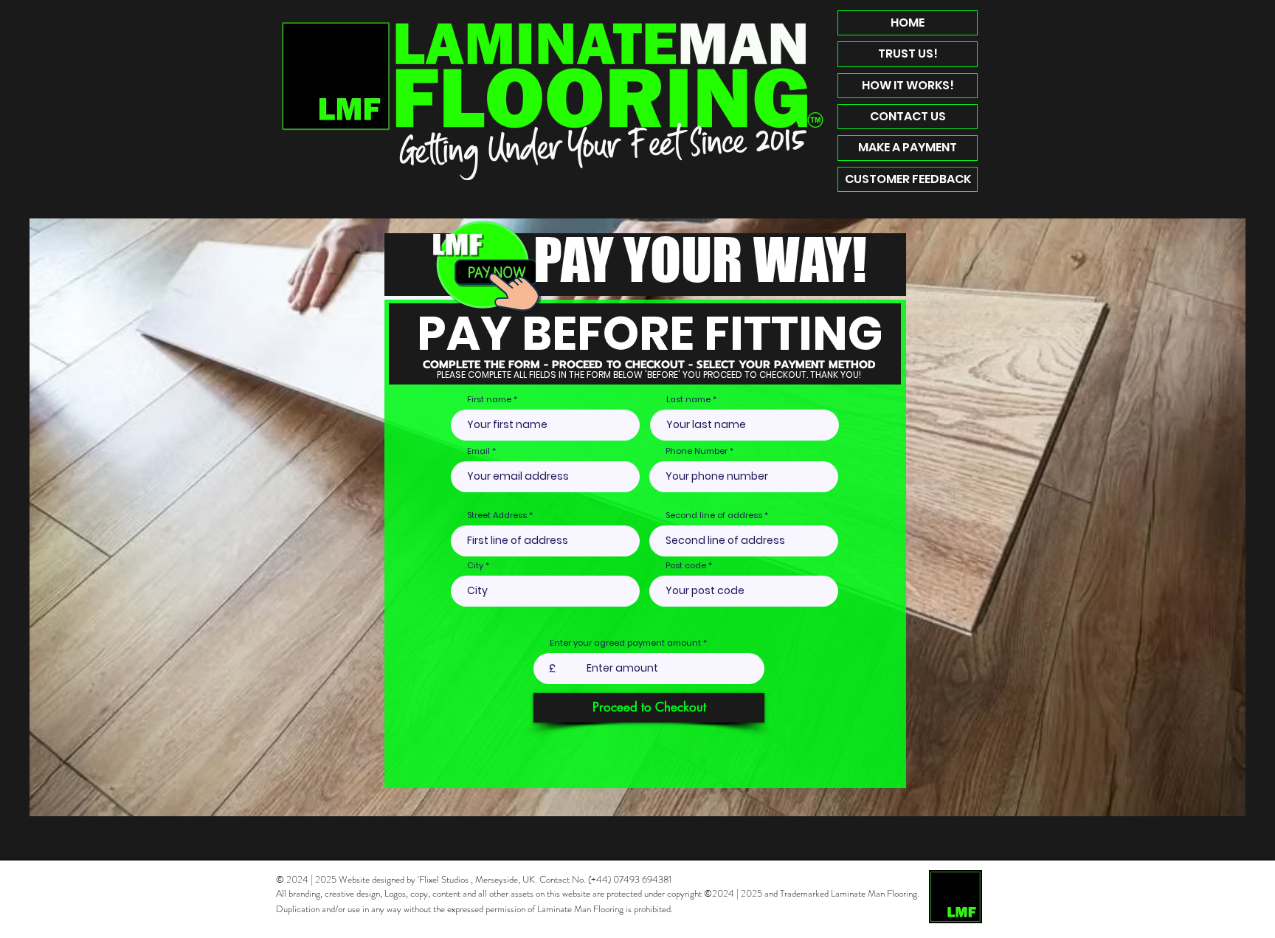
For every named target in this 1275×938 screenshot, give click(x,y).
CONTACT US (908, 116)
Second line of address (714, 515)
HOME (908, 22)
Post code (686, 566)
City (475, 566)
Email (478, 451)
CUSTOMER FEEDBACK (908, 178)
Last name (688, 400)
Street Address (497, 515)
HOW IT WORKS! (908, 85)
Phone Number (697, 451)
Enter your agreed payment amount (625, 643)
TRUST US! (908, 53)
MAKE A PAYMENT (907, 147)
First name (489, 400)
